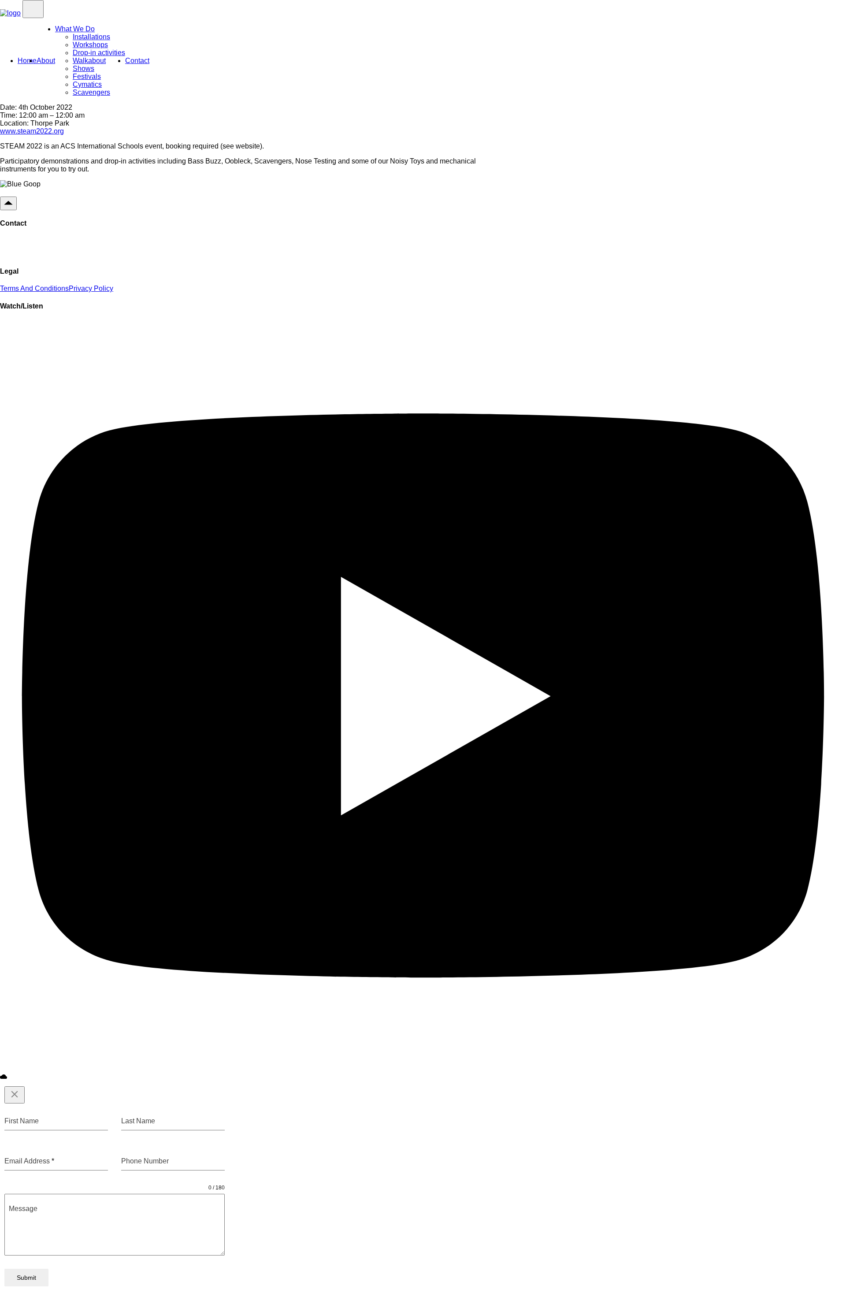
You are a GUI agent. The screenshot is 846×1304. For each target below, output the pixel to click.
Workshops (90, 44)
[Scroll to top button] (8, 203)
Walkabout (89, 60)
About (46, 60)
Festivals (87, 76)
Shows (83, 68)
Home (27, 60)
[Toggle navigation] (33, 9)
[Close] (14, 1094)
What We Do (75, 29)
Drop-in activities (99, 52)
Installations (91, 37)
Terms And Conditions (34, 288)
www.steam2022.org (32, 131)
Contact (137, 60)
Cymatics (87, 84)
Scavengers (91, 92)
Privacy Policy (91, 288)
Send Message (36, 247)
